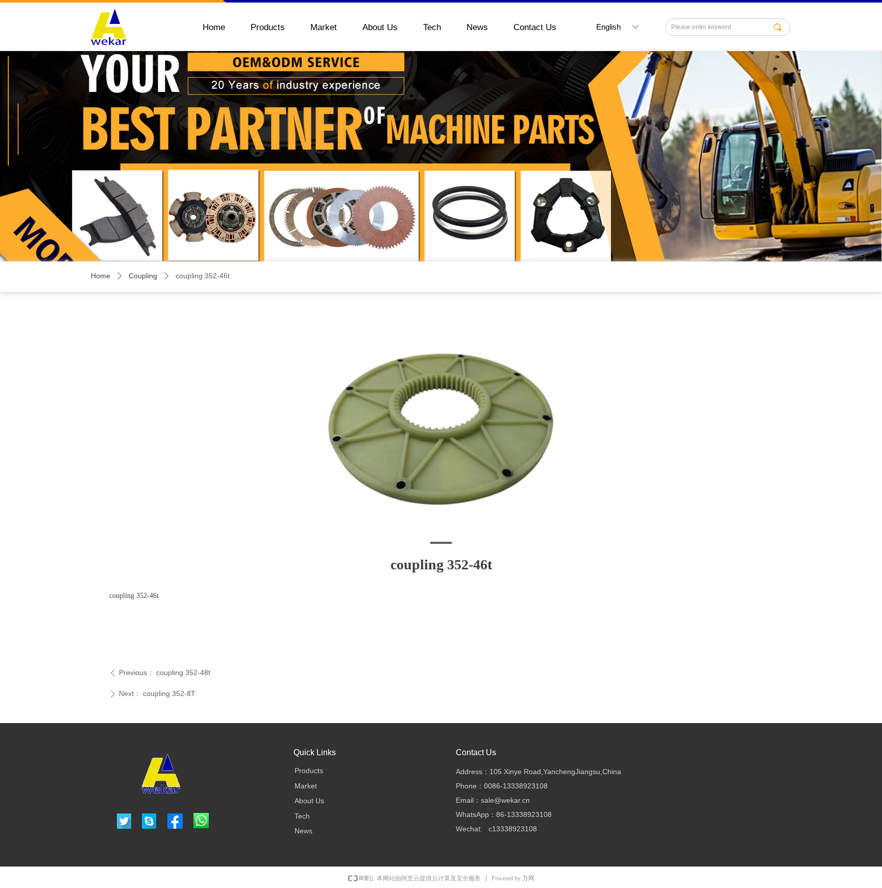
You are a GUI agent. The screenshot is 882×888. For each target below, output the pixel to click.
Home (100, 276)
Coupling (143, 276)
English (608, 26)
